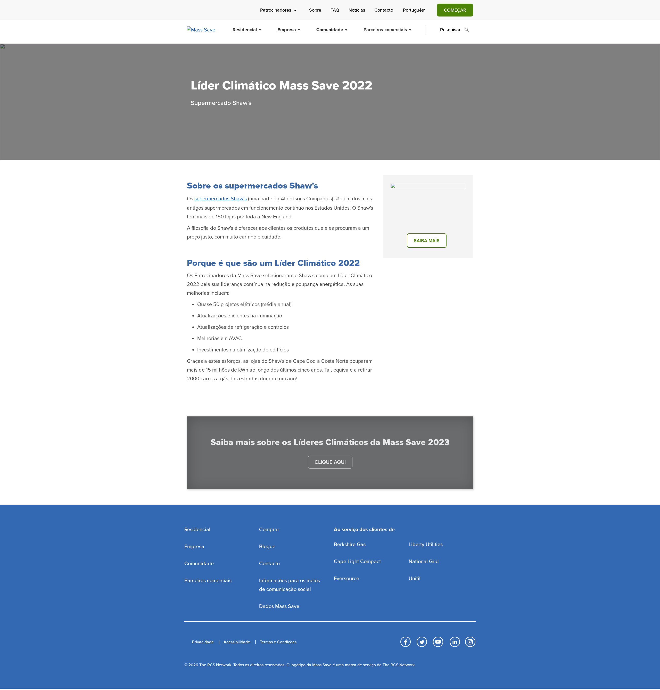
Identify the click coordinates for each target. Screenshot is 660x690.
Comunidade (329, 29)
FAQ (335, 10)
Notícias (357, 10)
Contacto (383, 10)
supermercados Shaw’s (220, 199)
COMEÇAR (455, 10)
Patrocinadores (275, 10)
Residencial (245, 29)
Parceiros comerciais (385, 29)
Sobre (315, 10)
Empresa (286, 29)
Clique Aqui (330, 462)
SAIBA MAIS (427, 240)
